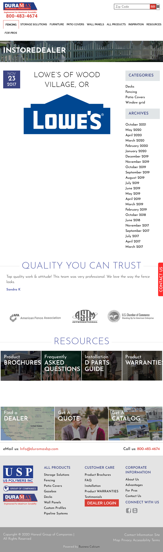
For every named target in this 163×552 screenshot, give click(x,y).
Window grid (135, 102)
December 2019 (137, 156)
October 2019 (135, 167)
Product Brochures (98, 475)
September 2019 (137, 172)
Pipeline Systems (56, 513)
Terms (156, 540)
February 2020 (136, 146)
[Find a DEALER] (27, 439)
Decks (129, 86)
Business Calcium (89, 546)
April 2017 (133, 241)
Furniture (57, 24)
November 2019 (137, 162)
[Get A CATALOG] (135, 439)
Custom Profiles (55, 508)
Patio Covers (75, 24)
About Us (132, 479)
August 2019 (135, 178)
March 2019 (134, 204)
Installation (93, 486)
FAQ (88, 480)
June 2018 (132, 220)
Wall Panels (95, 24)
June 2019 (132, 188)
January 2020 (135, 151)
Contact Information (138, 535)
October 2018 (135, 215)
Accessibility (141, 540)
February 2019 (136, 209)
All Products (116, 24)
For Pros (11, 32)
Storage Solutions (33, 24)
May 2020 (133, 130)
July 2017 (132, 236)
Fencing (11, 24)
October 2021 (135, 124)
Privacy (126, 540)
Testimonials (93, 497)
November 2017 (137, 225)
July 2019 (132, 183)
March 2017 (134, 247)
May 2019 (132, 193)
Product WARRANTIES (101, 491)
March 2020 (134, 140)
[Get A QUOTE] (81, 439)
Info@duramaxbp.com (39, 449)
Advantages (134, 485)
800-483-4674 (22, 16)
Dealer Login (101, 503)
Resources (153, 24)
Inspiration (136, 24)
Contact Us (133, 496)
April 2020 (133, 135)
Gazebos (50, 491)
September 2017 (137, 231)
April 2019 (133, 199)
